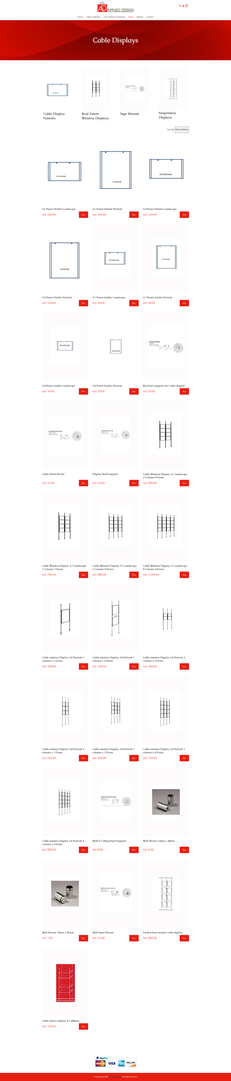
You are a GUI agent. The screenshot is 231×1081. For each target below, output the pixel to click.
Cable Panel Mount (53, 474)
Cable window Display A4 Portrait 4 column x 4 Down (63, 842)
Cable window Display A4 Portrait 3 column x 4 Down (164, 750)
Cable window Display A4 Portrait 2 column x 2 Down (164, 659)
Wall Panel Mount (102, 932)
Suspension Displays (167, 115)
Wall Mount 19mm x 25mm (58, 932)
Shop (130, 16)
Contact (150, 16)
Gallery (139, 16)
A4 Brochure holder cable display (163, 932)
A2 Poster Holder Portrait (57, 297)
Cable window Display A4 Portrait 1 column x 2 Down (113, 659)
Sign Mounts (129, 114)
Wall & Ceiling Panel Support (109, 841)
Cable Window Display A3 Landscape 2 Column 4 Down (165, 476)
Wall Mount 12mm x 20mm (159, 841)
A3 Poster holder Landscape (109, 297)
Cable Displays (93, 16)
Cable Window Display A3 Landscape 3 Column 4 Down (114, 567)
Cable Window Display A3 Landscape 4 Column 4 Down (165, 567)
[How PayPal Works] (115, 1068)
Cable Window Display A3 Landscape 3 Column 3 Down (64, 567)
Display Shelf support (105, 474)
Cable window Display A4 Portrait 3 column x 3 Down (113, 750)
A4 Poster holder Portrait (107, 385)
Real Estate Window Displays (95, 116)
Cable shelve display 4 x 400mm (60, 1020)
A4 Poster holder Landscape (58, 385)
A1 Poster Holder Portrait (107, 209)
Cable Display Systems (54, 116)
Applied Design (115, 1077)
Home (80, 16)
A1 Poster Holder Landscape (59, 209)
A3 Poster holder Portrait (157, 297)
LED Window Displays (114, 16)
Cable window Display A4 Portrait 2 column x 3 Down (63, 750)
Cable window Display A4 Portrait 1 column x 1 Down (63, 659)
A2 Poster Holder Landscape (159, 209)
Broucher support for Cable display (164, 385)
